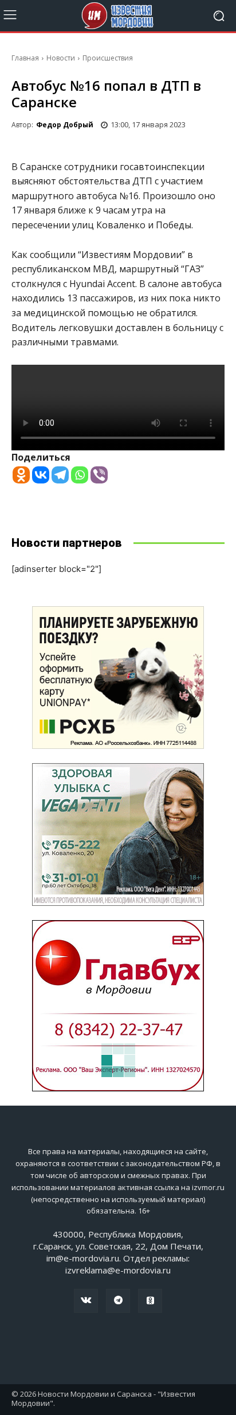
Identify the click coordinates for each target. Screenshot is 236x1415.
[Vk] (86, 1301)
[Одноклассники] (150, 1301)
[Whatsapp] (79, 474)
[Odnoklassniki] (21, 474)
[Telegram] (60, 474)
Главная (25, 58)
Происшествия (107, 58)
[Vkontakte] (40, 474)
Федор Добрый (64, 125)
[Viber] (99, 474)
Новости (60, 58)
